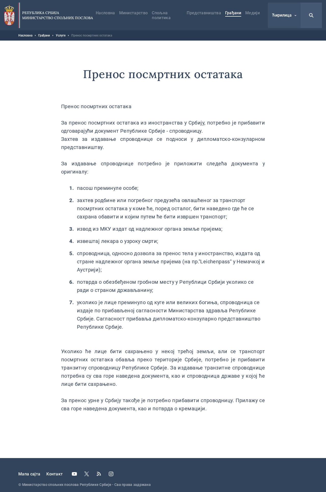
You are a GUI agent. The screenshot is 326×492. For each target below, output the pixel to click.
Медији (252, 12)
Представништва (204, 12)
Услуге (60, 35)
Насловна (105, 12)
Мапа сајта (29, 474)
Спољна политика (161, 15)
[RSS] (98, 473)
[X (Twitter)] (86, 473)
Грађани (233, 12)
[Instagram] (111, 473)
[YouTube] (74, 473)
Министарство (133, 12)
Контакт (54, 474)
